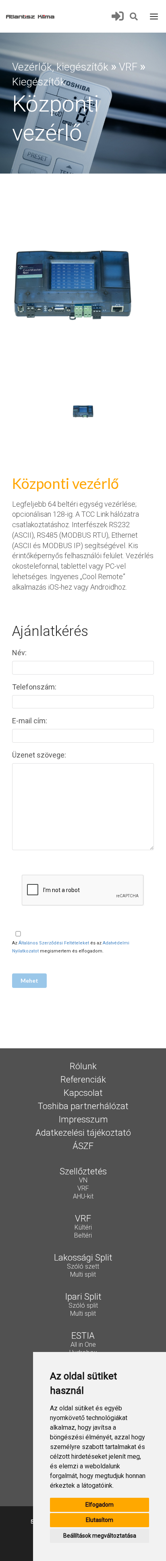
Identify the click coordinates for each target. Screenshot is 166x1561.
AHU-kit (83, 1197)
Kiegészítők (38, 82)
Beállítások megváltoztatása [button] (99, 1535)
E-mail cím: (30, 720)
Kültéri (83, 1228)
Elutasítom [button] (99, 1520)
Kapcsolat (83, 1093)
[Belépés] (120, 16)
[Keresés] (134, 15)
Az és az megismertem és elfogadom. (70, 947)
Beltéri (83, 1236)
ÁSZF (83, 1146)
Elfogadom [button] (99, 1504)
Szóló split (83, 1306)
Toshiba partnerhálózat (83, 1106)
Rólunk (83, 1066)
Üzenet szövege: (40, 755)
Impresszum (83, 1120)
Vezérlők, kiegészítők (60, 67)
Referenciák (83, 1080)
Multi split (83, 1275)
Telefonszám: (35, 687)
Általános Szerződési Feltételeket (54, 943)
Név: (20, 652)
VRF (128, 67)
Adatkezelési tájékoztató (83, 1133)
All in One (83, 1345)
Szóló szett (83, 1267)
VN (83, 1181)
